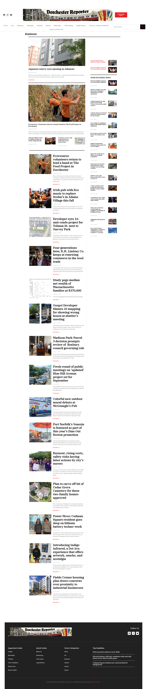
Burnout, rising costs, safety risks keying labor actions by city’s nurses (68, 458)
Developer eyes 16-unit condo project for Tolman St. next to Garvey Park (65, 140)
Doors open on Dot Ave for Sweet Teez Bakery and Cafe (98, 135)
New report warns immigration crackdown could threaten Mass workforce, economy (98, 230)
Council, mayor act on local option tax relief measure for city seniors (98, 114)
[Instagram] (7, 14)
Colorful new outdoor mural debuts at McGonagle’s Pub (68, 402)
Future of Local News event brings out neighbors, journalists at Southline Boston (98, 210)
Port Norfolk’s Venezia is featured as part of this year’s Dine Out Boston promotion (68, 429)
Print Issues (40, 659)
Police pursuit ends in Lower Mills (106, 652)
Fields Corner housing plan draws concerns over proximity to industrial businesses (68, 582)
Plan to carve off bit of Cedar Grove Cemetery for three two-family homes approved (68, 491)
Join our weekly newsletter (99, 25)
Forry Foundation (13, 663)
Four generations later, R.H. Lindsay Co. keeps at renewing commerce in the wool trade (68, 254)
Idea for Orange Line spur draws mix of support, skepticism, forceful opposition (98, 92)
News (6, 25)
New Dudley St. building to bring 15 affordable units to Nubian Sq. (98, 124)
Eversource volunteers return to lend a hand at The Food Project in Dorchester (54, 125)
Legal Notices (81, 25)
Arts (12, 25)
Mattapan (30, 25)
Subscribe (57, 25)
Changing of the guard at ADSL (98, 220)
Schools (39, 25)
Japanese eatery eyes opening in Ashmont (51, 68)
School (66, 666)
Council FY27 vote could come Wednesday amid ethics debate (98, 199)
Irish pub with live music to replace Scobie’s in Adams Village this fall (35, 139)
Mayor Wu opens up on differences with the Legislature (97, 155)
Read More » (31, 80)
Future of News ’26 (56, 29)
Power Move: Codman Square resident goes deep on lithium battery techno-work (68, 521)
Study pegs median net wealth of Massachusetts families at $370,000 (67, 285)
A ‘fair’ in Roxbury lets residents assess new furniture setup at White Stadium (97, 188)
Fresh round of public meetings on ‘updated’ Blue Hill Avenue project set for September (68, 373)
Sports (48, 25)
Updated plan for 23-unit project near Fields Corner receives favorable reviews (98, 103)
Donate (10, 651)
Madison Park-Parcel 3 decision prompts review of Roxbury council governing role (68, 343)
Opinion (66, 663)
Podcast (10, 659)
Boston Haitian (12, 670)
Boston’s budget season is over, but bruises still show (98, 68)
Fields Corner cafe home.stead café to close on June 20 (98, 177)
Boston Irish (11, 666)
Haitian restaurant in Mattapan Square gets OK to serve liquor (98, 145)
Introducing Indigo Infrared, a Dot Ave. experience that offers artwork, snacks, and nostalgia (68, 552)
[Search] (142, 26)
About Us (39, 651)
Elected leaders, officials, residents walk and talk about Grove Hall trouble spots (112, 657)
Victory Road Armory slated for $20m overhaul (98, 61)
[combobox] (126, 26)
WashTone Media (95, 682)
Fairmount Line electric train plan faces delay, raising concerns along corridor (98, 166)
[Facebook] (4, 14)
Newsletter (11, 655)
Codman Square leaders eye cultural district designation (110, 664)
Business (20, 25)
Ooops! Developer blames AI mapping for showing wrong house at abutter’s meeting (66, 312)
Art (65, 655)
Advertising (68, 25)
